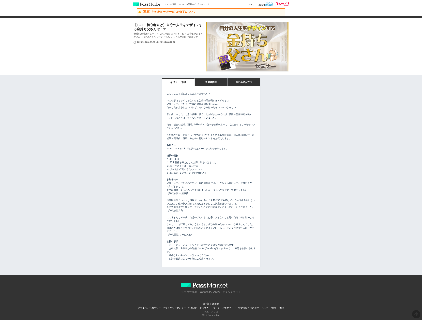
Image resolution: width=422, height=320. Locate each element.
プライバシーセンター (174, 307)
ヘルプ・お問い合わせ (272, 307)
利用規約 (192, 307)
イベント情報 (178, 82)
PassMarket (147, 4)
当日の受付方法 (244, 82)
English (215, 303)
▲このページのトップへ (416, 314)
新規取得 (269, 5)
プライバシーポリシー (149, 307)
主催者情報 (211, 82)
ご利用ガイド (229, 307)
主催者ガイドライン (209, 307)
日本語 (206, 303)
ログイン (270, 3)
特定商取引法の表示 (248, 307)
